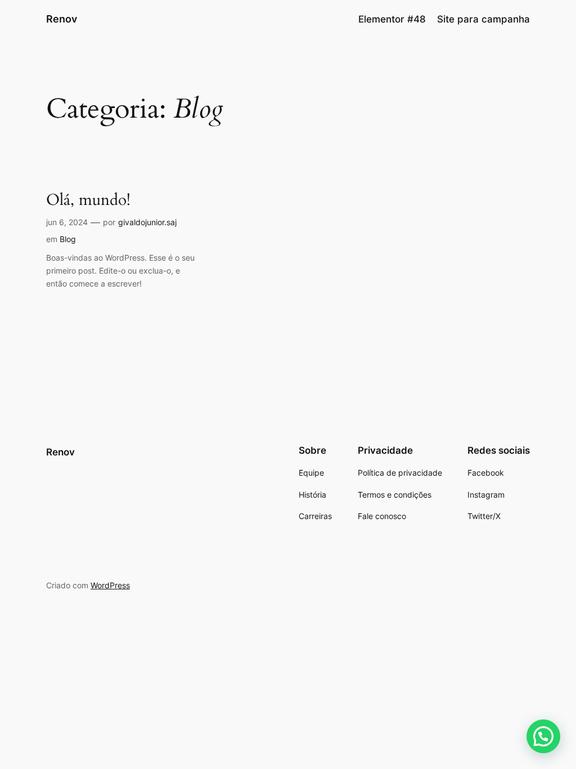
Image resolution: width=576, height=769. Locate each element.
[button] (543, 736)
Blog (68, 239)
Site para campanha (483, 19)
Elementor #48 (392, 19)
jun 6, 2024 (67, 222)
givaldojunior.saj (147, 222)
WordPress (110, 585)
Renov (61, 19)
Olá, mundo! (88, 200)
